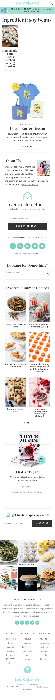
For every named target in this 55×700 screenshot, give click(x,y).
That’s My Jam (27, 647)
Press (27, 659)
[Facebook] (13, 246)
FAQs (27, 655)
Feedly (45, 237)
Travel (10, 643)
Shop (10, 663)
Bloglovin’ (44, 659)
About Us (27, 639)
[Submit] (46, 273)
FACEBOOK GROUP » (29, 253)
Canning (10, 651)
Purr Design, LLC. (42, 687)
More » (18, 423)
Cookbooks (27, 651)
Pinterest (44, 647)
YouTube (44, 651)
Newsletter (44, 639)
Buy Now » (27, 487)
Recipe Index (10, 639)
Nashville (10, 647)
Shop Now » (27, 147)
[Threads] (35, 246)
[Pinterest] (20, 246)
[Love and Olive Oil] (27, 679)
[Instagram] (27, 246)
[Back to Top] (27, 669)
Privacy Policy (27, 689)
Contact (27, 643)
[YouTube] (42, 246)
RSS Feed (22, 237)
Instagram (44, 643)
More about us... (29, 185)
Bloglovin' (34, 237)
